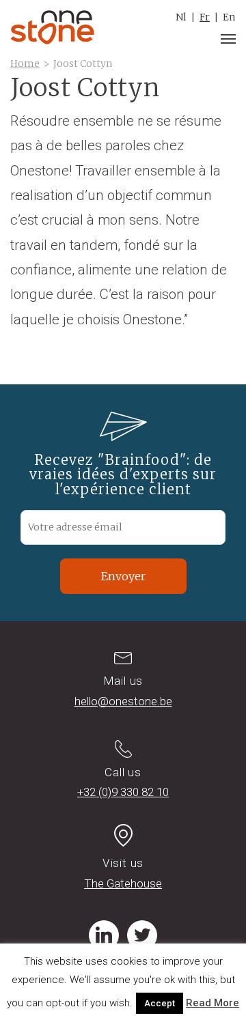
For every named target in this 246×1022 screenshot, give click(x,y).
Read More (212, 1003)
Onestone (52, 27)
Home (25, 63)
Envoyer (123, 576)
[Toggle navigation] (228, 39)
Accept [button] (159, 1003)
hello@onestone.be (123, 701)
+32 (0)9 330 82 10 (123, 792)
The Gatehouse (123, 883)
